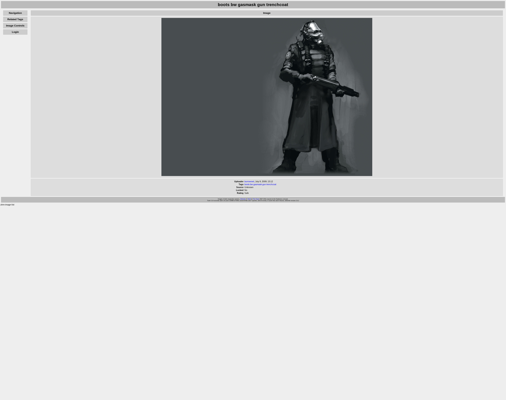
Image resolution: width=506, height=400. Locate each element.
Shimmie (243, 199)
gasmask (257, 184)
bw (251, 184)
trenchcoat (271, 184)
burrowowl (249, 181)
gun (264, 184)
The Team (256, 199)
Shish (249, 199)
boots (247, 184)
